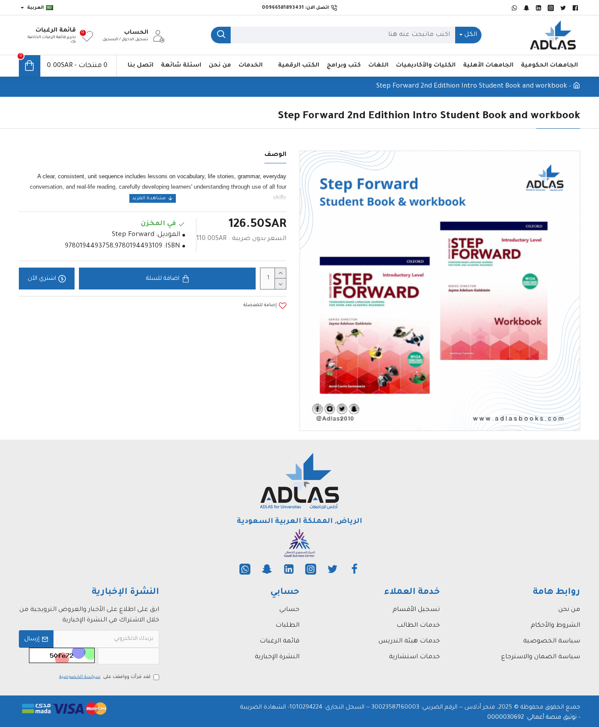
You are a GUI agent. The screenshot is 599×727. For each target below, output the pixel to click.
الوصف (275, 155)
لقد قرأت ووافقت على (104, 677)
